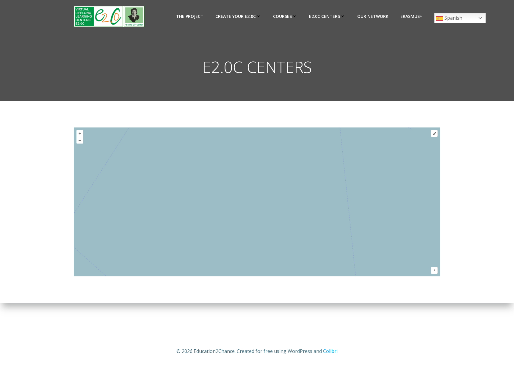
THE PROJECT (189, 16)
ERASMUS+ (411, 16)
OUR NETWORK (372, 16)
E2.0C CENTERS (324, 16)
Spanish (452, 18)
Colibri (330, 351)
